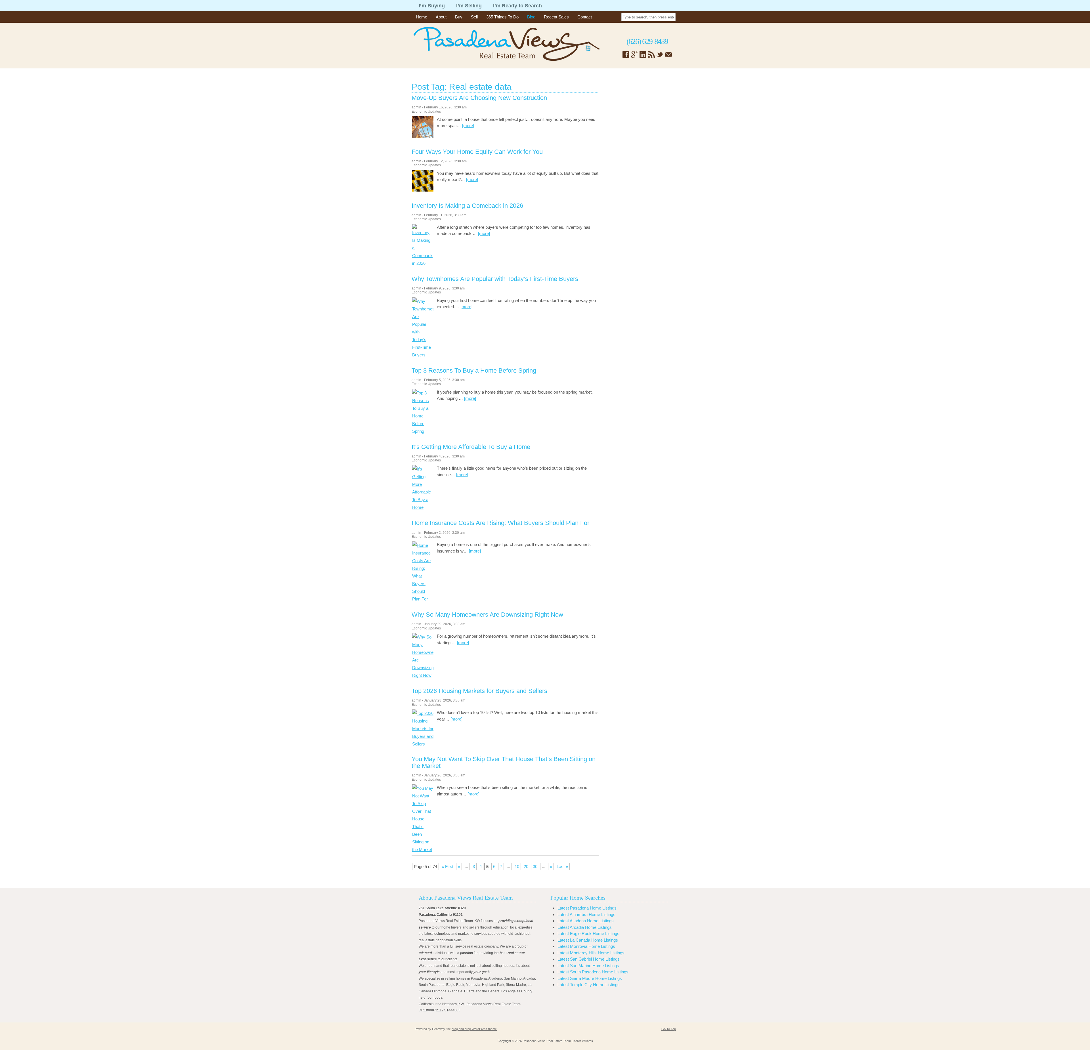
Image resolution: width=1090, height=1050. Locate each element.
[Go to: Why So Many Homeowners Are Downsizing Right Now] (422, 675)
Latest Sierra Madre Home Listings (589, 978)
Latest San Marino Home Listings (588, 965)
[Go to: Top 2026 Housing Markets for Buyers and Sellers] (422, 744)
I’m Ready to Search (517, 6)
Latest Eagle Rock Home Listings (588, 933)
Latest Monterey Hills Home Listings (590, 952)
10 (517, 866)
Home (421, 16)
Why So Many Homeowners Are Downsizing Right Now (487, 614)
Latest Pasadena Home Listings (587, 908)
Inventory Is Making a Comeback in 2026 (467, 205)
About (441, 16)
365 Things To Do (502, 16)
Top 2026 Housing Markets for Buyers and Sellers (479, 691)
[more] (468, 125)
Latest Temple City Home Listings (588, 984)
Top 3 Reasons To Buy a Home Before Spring (474, 370)
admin (416, 107)
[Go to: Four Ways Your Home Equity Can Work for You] (422, 190)
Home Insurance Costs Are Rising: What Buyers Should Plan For (500, 523)
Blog (531, 16)
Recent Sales (556, 16)
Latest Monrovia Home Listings (586, 946)
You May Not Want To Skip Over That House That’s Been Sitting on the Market (504, 762)
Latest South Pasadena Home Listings (592, 971)
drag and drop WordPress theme (474, 1029)
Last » (562, 866)
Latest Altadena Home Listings (585, 920)
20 (526, 866)
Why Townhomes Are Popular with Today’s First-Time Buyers (495, 279)
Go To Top (668, 1029)
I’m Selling (469, 6)
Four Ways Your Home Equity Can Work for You (477, 151)
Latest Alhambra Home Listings (586, 914)
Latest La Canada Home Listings (587, 940)
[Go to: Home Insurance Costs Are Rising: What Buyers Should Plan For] (422, 599)
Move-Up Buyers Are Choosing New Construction (479, 97)
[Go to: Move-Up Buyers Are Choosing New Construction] (422, 136)
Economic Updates (426, 112)
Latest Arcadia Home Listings (584, 927)
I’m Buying (432, 6)
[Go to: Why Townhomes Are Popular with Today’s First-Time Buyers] (422, 354)
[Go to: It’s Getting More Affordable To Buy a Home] (422, 507)
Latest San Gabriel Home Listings (588, 959)
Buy (458, 16)
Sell (474, 16)
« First (447, 866)
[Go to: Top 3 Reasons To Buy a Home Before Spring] (422, 431)
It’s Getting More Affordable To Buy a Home (471, 447)
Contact (584, 16)
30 (535, 866)
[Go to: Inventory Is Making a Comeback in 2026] (422, 263)
